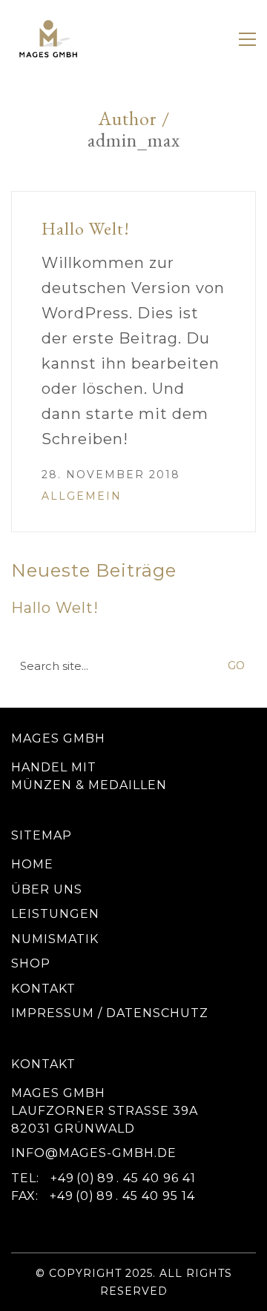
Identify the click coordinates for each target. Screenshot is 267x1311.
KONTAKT (43, 989)
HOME (32, 864)
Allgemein (82, 496)
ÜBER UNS (46, 889)
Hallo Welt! (86, 228)
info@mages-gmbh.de (94, 1153)
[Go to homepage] (48, 39)
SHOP (30, 963)
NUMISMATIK (55, 939)
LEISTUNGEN (55, 914)
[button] (247, 39)
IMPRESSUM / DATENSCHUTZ (109, 1013)
